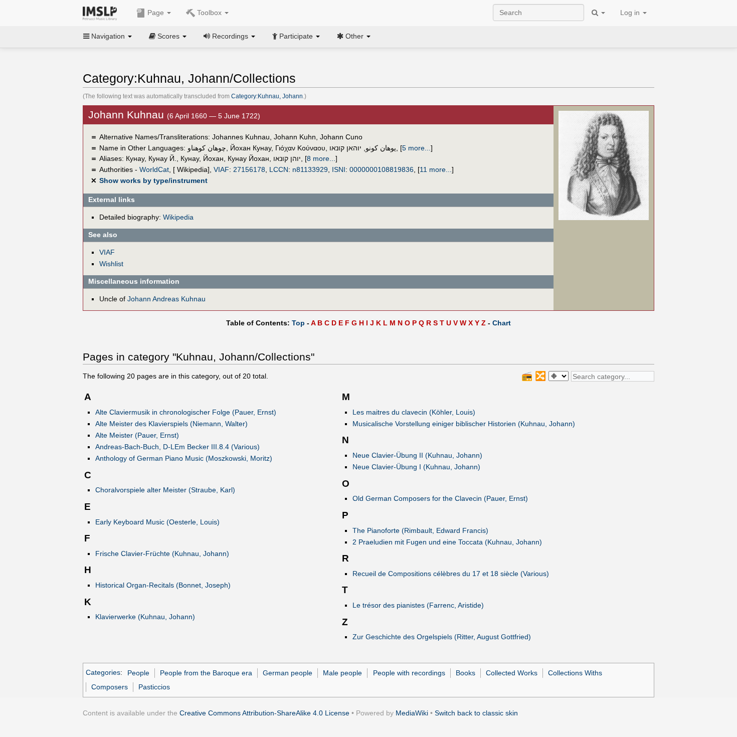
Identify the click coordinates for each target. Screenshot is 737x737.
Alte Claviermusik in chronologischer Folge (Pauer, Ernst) (185, 412)
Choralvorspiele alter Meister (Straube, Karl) (165, 490)
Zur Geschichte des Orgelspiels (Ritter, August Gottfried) (441, 637)
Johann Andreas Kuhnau (166, 299)
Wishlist (111, 264)
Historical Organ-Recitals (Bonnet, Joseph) (163, 585)
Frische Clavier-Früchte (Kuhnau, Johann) (162, 553)
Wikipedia (178, 217)
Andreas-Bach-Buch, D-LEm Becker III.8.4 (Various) (177, 447)
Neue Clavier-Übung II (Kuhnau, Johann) (417, 455)
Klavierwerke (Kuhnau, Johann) (145, 617)
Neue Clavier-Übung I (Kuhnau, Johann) (416, 467)
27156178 (249, 169)
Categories (103, 673)
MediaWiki (412, 713)
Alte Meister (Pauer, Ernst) (137, 435)
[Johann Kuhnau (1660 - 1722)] (604, 165)
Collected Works (511, 673)
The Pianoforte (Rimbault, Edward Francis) (420, 530)
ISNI (338, 169)
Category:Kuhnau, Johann (267, 96)
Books (465, 673)
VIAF (221, 169)
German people (287, 673)
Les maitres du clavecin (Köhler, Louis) (413, 412)
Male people (342, 673)
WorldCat (154, 169)
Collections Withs (575, 673)
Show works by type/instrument (153, 180)
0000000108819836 (381, 169)
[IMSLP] (102, 12)
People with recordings (409, 673)
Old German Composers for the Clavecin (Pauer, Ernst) (440, 498)
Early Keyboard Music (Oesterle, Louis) (157, 522)
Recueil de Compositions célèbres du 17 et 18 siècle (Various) (450, 574)
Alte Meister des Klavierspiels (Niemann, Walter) (171, 424)
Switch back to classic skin (476, 713)
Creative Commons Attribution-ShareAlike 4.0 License (264, 713)
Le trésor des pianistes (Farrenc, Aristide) (418, 605)
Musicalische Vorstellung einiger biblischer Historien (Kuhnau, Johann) (463, 424)
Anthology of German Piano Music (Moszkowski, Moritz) (183, 458)
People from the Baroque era (206, 673)
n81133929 (310, 169)
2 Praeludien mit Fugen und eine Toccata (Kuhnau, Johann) (447, 542)
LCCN (278, 169)
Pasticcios (154, 687)
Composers (109, 687)
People (138, 673)
